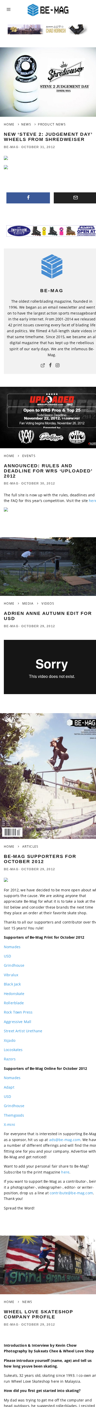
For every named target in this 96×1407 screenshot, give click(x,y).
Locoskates (13, 1049)
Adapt (9, 1087)
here (65, 1172)
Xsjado (9, 1040)
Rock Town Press (18, 1012)
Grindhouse (14, 965)
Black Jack (12, 984)
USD (7, 956)
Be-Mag (11, 147)
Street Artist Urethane (23, 1030)
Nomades (12, 946)
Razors (10, 1058)
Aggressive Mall (17, 1021)
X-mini (9, 1124)
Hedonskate (14, 993)
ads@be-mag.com (64, 1139)
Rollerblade (14, 1002)
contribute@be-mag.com (71, 1192)
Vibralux (11, 974)
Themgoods (14, 1115)
